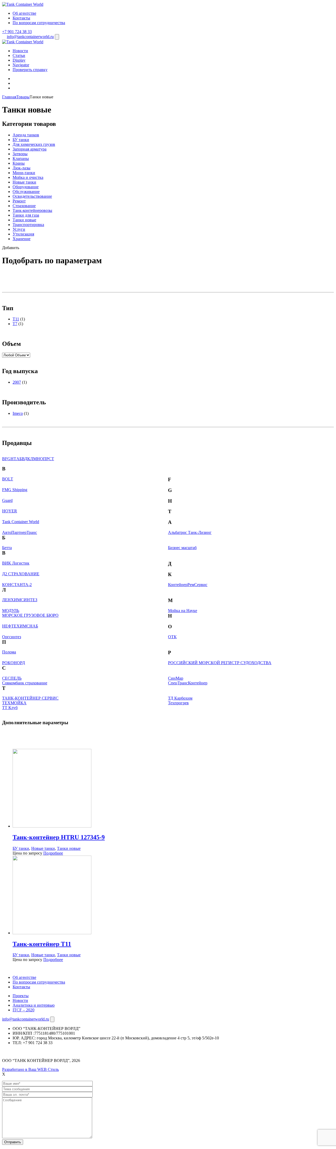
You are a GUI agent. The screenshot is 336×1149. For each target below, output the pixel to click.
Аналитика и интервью (34, 1005)
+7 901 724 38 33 (17, 31)
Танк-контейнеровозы (32, 210)
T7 (15, 323)
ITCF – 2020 (23, 1010)
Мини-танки (24, 172)
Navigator (21, 65)
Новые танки (24, 182)
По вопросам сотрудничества (39, 22)
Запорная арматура (29, 149)
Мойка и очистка (28, 177)
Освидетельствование (32, 196)
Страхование (24, 205)
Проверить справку (30, 69)
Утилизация (23, 234)
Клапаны (21, 158)
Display (19, 60)
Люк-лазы (21, 168)
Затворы (20, 154)
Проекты (21, 996)
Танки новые (24, 220)
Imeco (18, 413)
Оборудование (26, 187)
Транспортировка (28, 224)
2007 (17, 382)
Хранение (21, 239)
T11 (16, 319)
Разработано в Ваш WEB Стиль (30, 1069)
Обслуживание (26, 191)
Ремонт (19, 201)
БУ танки (21, 139)
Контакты (21, 18)
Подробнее (53, 853)
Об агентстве (24, 13)
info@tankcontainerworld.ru (30, 36)
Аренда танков (26, 135)
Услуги (19, 229)
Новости (20, 51)
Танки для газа (26, 215)
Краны (19, 163)
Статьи (19, 55)
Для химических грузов (34, 144)
